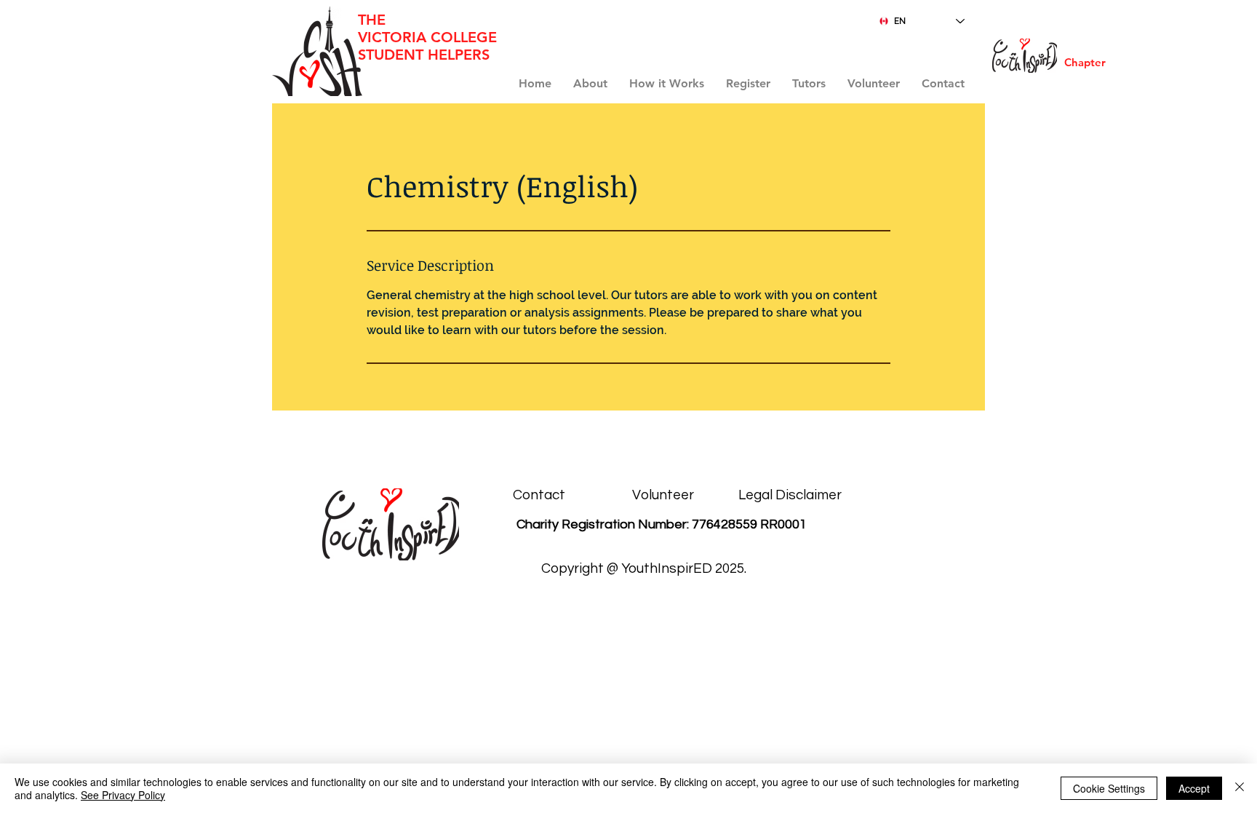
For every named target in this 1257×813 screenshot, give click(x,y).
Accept (1194, 788)
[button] (748, 83)
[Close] (1239, 788)
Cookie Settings (1109, 788)
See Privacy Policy (123, 795)
